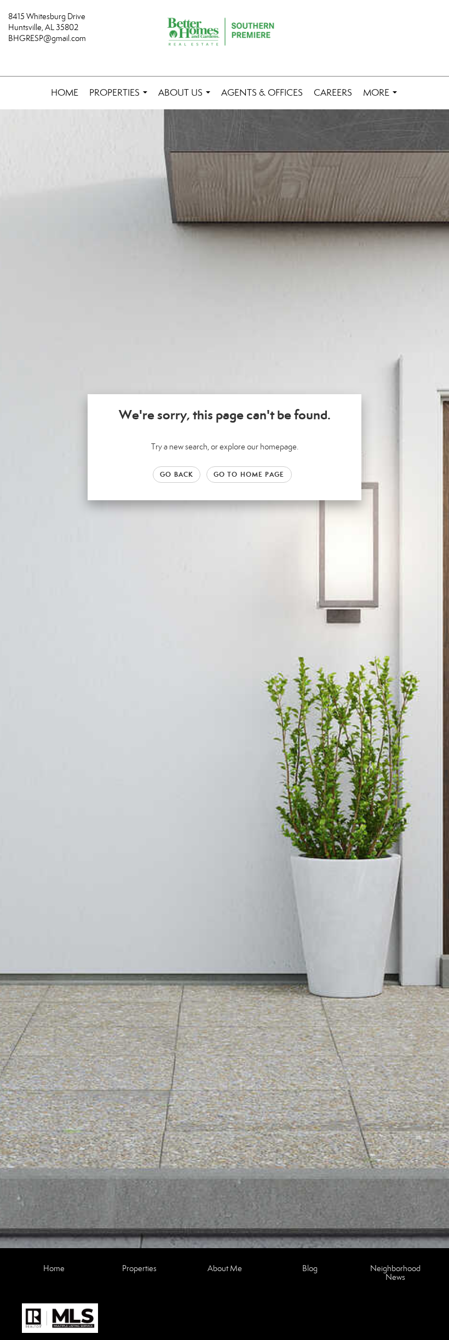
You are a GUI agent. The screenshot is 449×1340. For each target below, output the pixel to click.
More (382, 98)
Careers (333, 92)
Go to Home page (249, 474)
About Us (186, 98)
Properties (120, 98)
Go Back (176, 474)
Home (64, 92)
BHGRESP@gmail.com (47, 38)
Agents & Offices (262, 92)
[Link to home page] (224, 32)
